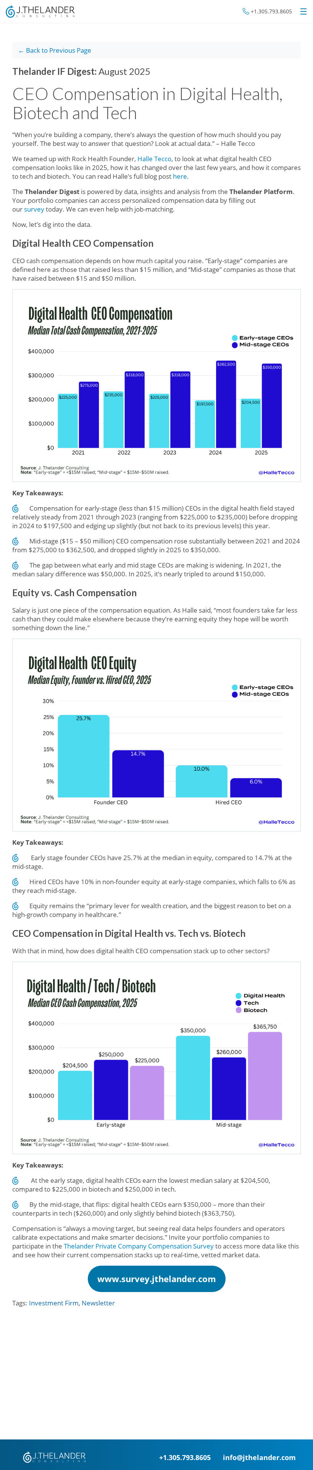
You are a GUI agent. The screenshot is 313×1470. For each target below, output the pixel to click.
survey (34, 209)
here (180, 176)
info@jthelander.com (259, 1457)
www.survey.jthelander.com (156, 1278)
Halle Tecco (154, 158)
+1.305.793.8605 (271, 11)
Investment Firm (54, 1303)
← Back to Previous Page (54, 50)
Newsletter (98, 1303)
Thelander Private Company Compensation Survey (139, 1246)
